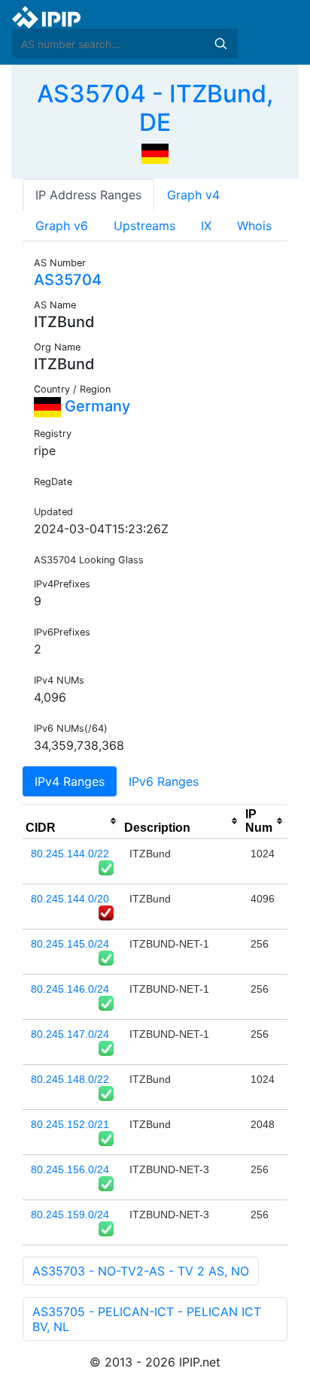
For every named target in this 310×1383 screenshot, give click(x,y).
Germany (95, 406)
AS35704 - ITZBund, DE (155, 108)
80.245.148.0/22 (70, 1079)
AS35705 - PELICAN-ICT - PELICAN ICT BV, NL (146, 1319)
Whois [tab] (254, 225)
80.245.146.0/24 (70, 989)
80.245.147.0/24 (70, 1034)
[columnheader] (72, 821)
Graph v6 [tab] (61, 225)
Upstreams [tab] (144, 225)
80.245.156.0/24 (70, 1169)
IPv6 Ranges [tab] (164, 781)
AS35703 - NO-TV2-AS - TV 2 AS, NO (140, 1270)
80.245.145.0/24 (70, 944)
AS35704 (68, 280)
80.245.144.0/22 (70, 854)
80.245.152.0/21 (70, 1124)
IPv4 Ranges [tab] (70, 781)
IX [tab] (206, 225)
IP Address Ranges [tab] (88, 194)
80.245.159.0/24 (70, 1215)
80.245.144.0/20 (70, 899)
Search (220, 43)
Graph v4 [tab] (193, 194)
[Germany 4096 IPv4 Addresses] (155, 152)
